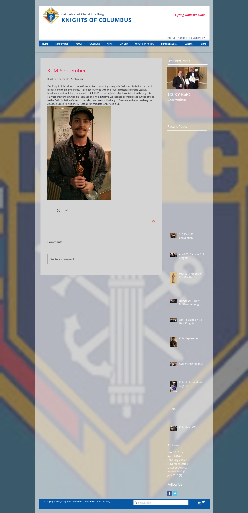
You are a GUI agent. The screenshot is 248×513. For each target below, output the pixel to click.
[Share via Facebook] (49, 210)
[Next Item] (201, 78)
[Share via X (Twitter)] (58, 210)
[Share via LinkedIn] (67, 210)
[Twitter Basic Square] (175, 493)
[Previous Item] (173, 78)
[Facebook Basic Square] (169, 493)
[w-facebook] (199, 503)
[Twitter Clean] (203, 501)
